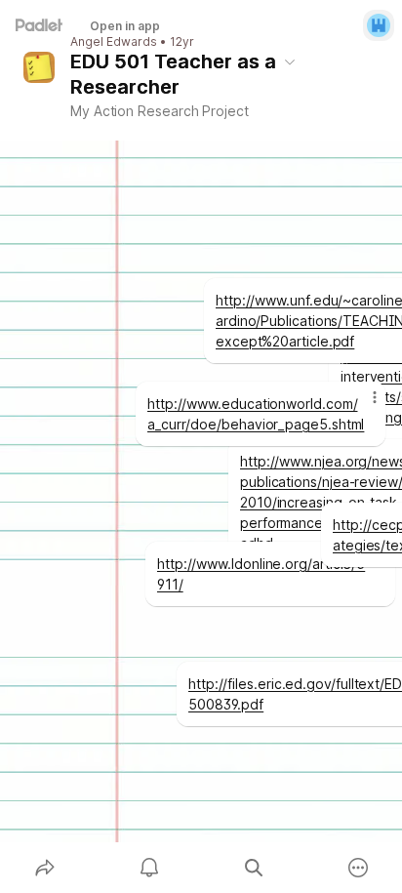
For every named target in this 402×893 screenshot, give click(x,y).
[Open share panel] (44, 867)
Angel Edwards (113, 42)
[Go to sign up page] (378, 25)
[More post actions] (362, 405)
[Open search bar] (253, 867)
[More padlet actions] (357, 867)
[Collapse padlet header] (290, 61)
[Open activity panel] (148, 867)
